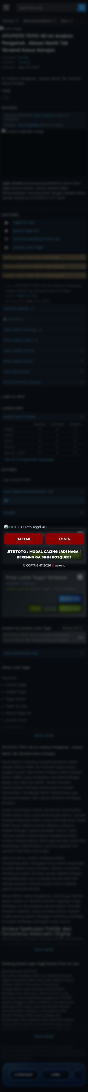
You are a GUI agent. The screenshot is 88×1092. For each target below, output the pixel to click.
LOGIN (65, 538)
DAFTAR (23, 538)
